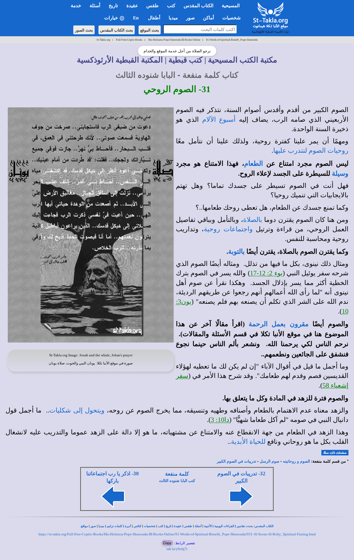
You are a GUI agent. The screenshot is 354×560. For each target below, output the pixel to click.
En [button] (136, 17)
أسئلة (198, 526)
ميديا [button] (173, 17)
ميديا (101, 526)
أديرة (128, 526)
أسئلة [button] (95, 5)
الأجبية (208, 526)
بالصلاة (252, 219)
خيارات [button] (111, 17)
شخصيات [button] (233, 17)
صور (93, 526)
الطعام (253, 163)
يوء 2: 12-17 (266, 273)
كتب (160, 526)
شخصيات (149, 526)
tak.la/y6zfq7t (177, 549)
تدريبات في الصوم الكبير (236, 461)
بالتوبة (236, 251)
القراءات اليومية (224, 526)
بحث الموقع (149, 30)
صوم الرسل (269, 461)
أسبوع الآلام (219, 119)
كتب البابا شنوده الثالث (177, 481)
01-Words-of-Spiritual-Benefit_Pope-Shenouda (231, 39)
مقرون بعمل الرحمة (278, 324)
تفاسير (241, 526)
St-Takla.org (103, 39)
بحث (250, 526)
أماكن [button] (208, 17)
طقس (188, 526)
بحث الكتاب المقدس (116, 30)
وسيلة (340, 173)
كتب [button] (171, 5)
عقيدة (178, 526)
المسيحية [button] (231, 5)
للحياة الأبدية (248, 441)
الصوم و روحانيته (296, 461)
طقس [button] (152, 5)
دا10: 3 (220, 419)
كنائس (137, 526)
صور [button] (190, 17)
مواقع (84, 526)
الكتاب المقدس (264, 526)
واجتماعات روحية (228, 229)
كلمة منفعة (177, 474)
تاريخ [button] (113, 5)
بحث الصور (84, 30)
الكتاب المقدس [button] (199, 5)
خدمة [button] (76, 5)
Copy (167, 542)
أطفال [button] (154, 17)
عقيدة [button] (132, 5)
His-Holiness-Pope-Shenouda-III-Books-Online (174, 39)
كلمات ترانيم (114, 526)
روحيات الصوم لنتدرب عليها (310, 150)
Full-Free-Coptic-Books (129, 39)
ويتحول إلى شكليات (76, 410)
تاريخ (168, 526)
